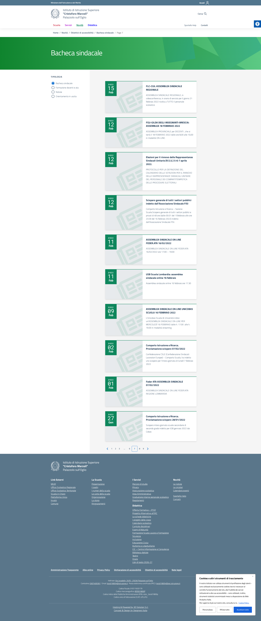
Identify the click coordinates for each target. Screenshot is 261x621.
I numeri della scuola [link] (101, 490)
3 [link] (119, 448)
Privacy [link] (135, 487)
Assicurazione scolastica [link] (143, 490)
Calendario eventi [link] (181, 490)
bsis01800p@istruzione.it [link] (117, 583)
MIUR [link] (53, 484)
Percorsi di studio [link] (139, 484)
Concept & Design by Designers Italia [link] (130, 610)
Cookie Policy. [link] (244, 602)
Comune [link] (54, 503)
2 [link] (115, 448)
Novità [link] (79, 25)
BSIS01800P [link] (140, 591)
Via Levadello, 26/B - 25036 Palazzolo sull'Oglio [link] (134, 580)
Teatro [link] (135, 555)
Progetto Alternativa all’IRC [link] (144, 513)
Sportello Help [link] (190, 25)
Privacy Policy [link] (103, 569)
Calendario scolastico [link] (141, 523)
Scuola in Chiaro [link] (58, 493)
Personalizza (208, 609)
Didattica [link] (92, 25)
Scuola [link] (56, 25)
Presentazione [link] (98, 484)
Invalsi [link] (54, 500)
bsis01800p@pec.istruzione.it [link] (168, 583)
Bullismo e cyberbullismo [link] (143, 546)
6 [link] (129, 448)
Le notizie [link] (177, 484)
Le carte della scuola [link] (101, 493)
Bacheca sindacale (64, 83)
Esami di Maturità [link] (140, 529)
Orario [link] (135, 559)
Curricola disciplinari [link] (141, 526)
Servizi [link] (68, 25)
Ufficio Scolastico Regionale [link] (63, 487)
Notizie (59, 92)
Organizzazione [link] (98, 497)
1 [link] (111, 448)
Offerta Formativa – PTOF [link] (144, 510)
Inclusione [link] (137, 539)
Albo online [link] (88, 569)
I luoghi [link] (95, 487)
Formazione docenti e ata (67, 87)
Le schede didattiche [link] (141, 516)
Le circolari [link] (178, 487)
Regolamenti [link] (138, 500)
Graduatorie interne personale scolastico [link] (150, 497)
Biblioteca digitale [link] (140, 552)
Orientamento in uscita (66, 96)
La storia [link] (95, 500)
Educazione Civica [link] (140, 542)
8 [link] (139, 448)
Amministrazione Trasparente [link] (65, 569)
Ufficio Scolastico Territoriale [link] (63, 490)
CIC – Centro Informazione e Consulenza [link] (150, 549)
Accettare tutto (243, 609)
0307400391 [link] (95, 583)
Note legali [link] (177, 569)
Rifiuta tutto (224, 609)
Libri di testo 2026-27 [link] (142, 562)
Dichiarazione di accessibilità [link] (127, 569)
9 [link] (143, 448)
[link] (257, 23)
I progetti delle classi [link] (141, 519)
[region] (226, 595)
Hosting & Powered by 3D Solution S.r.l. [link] (130, 607)
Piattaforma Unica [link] (59, 497)
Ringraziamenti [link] (98, 503)
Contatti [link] (204, 25)
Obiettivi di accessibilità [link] (156, 569)
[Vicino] (252, 576)
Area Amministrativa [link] (141, 493)
